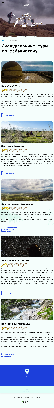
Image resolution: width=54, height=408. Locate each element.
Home (3, 40)
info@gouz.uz (27, 5)
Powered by (25, 400)
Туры (7, 40)
